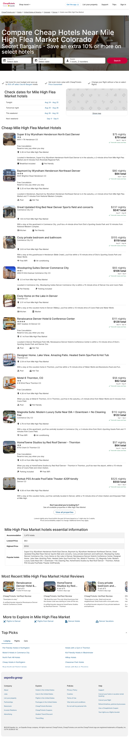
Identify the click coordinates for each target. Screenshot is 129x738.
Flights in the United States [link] (45, 698)
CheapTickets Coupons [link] (44, 710)
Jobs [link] (5, 694)
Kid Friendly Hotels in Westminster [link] (79, 652)
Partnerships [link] (8, 702)
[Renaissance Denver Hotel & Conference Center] (64, 333)
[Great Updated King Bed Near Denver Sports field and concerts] (64, 218)
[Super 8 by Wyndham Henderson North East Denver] (64, 148)
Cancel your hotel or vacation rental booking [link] (111, 695)
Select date (12, 61)
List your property (90, 4)
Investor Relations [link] (10, 710)
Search (117, 60)
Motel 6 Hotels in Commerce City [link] (16, 652)
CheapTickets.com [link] (8, 12)
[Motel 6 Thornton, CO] (64, 391)
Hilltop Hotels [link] (70, 657)
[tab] (7, 641)
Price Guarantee (55, 84)
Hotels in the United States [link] (45, 690)
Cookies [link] (70, 694)
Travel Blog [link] (39, 718)
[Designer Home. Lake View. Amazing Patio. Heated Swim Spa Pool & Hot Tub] (64, 362)
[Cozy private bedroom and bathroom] (64, 248)
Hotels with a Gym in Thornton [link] (77, 648)
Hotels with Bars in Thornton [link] (76, 667)
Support (105, 4)
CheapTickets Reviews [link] (44, 706)
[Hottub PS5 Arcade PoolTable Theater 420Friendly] (64, 488)
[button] (64, 632)
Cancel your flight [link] (105, 700)
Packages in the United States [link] (46, 702)
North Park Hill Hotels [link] (11, 657)
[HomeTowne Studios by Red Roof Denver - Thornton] (64, 456)
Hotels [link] (19, 12)
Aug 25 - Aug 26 (51, 108)
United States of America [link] (32, 12)
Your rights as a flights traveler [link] (109, 712)
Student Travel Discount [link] (44, 714)
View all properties (64, 512)
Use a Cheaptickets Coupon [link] (108, 708)
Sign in (123, 4)
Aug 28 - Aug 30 (51, 113)
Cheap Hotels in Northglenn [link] (14, 662)
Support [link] (101, 690)
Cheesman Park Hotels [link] (74, 662)
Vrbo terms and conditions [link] (76, 702)
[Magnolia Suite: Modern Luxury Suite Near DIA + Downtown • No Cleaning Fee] (64, 423)
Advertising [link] (8, 714)
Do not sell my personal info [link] (76, 706)
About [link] (6, 690)
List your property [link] (10, 698)
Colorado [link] (47, 12)
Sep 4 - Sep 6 (52, 119)
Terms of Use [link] (71, 698)
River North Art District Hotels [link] (15, 667)
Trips (114, 4)
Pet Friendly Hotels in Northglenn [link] (16, 648)
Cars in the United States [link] (44, 694)
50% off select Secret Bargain (20, 84)
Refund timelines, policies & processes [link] (112, 704)
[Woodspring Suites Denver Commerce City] (64, 278)
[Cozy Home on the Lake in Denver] (64, 303)
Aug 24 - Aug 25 (51, 102)
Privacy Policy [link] (72, 690)
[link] (18, 621)
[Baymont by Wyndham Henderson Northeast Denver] (64, 185)
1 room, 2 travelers (79, 61)
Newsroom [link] (8, 706)
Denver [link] (55, 12)
